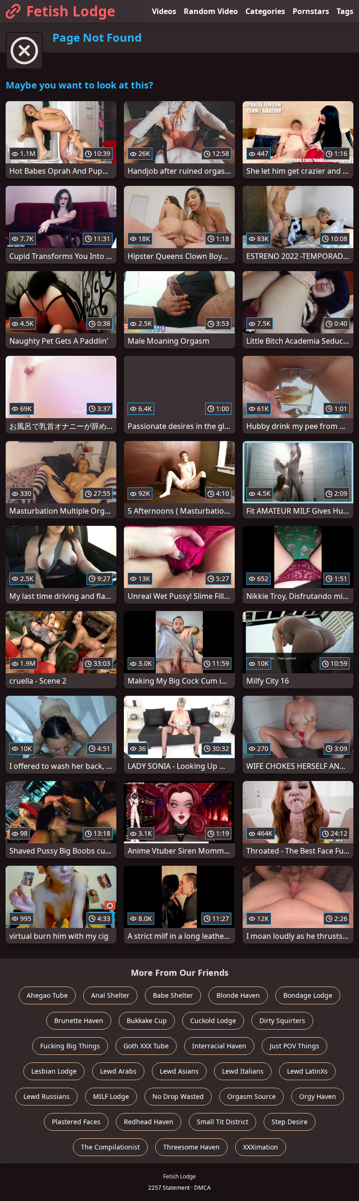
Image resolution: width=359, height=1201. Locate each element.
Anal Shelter (110, 995)
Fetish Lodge (70, 11)
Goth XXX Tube (146, 1045)
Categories (265, 11)
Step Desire (290, 1121)
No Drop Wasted (178, 1096)
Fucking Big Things (70, 1045)
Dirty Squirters (282, 1020)
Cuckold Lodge (213, 1020)
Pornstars (311, 11)
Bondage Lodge (307, 995)
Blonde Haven (238, 995)
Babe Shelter (173, 995)
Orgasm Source (251, 1096)
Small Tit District (222, 1121)
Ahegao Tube (47, 995)
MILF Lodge (111, 1096)
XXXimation (260, 1146)
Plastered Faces (76, 1121)
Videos (164, 11)
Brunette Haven (78, 1020)
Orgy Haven (317, 1096)
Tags (345, 11)
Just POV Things (294, 1045)
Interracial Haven (219, 1045)
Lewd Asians (179, 1071)
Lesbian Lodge (54, 1071)
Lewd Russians (46, 1096)
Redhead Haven (148, 1121)
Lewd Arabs (118, 1071)
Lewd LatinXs (307, 1071)
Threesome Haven (191, 1146)
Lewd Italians (243, 1071)
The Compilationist (110, 1146)
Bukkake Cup (147, 1020)
